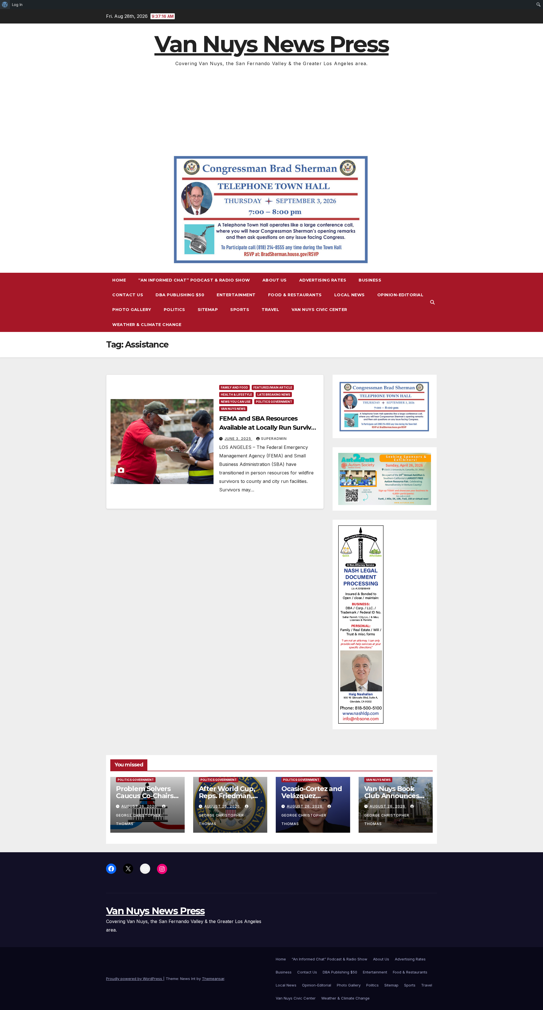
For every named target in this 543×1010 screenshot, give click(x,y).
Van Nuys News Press (271, 44)
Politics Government (274, 401)
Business (370, 280)
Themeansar (213, 978)
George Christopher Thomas (138, 819)
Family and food (234, 387)
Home (119, 280)
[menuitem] (5, 4)
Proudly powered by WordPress (134, 978)
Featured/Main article (272, 387)
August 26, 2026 (139, 806)
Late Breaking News (273, 394)
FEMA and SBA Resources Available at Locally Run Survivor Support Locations (268, 427)
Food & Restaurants (295, 294)
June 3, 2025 (238, 438)
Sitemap (208, 309)
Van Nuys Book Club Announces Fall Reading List (391, 796)
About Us (274, 280)
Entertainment (236, 294)
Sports (239, 309)
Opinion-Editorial (400, 294)
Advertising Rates (322, 280)
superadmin (274, 438)
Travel (270, 309)
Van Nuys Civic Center (319, 309)
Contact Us (127, 294)
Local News (349, 294)
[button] (432, 302)
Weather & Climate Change (146, 324)
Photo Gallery (131, 309)
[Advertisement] (271, 110)
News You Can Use (236, 401)
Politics (174, 309)
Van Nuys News (233, 408)
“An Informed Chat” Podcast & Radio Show (194, 280)
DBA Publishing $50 (180, 294)
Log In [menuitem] (17, 4)
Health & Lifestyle (236, 394)
